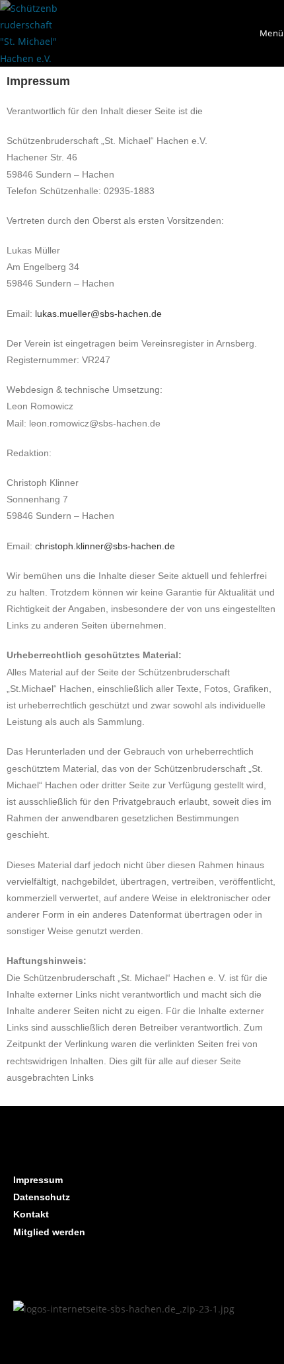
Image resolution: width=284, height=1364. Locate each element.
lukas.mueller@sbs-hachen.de (98, 313)
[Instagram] (29, 1270)
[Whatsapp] (102, 1270)
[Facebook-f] (66, 1270)
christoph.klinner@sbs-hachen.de (105, 546)
